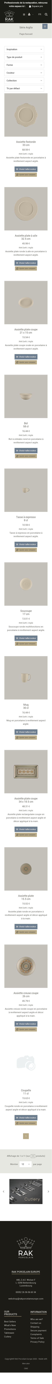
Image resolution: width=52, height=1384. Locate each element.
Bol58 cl (26, 425)
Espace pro (37, 6)
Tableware (9, 1333)
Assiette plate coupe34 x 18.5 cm (25, 800)
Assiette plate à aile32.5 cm (26, 237)
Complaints (36, 1334)
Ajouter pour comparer (27, 175)
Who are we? (36, 1319)
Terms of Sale (37, 1338)
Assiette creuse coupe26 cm (26, 995)
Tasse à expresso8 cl (26, 519)
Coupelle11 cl (26, 1092)
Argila (30, 154)
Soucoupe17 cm (26, 612)
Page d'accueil (26, 34)
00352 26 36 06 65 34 (26, 1292)
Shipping (34, 1327)
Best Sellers (10, 1321)
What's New (10, 1325)
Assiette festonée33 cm (26, 143)
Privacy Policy (37, 1342)
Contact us (35, 1323)
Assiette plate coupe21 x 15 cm (25, 331)
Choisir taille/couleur (27, 169)
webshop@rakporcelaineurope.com (25, 1298)
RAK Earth (23, 154)
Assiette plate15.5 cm (26, 897)
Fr (39, 14)
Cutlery (7, 1336)
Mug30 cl (26, 706)
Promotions (10, 1329)
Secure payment (38, 1330)
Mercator (26, 1363)
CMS (26, 1368)
